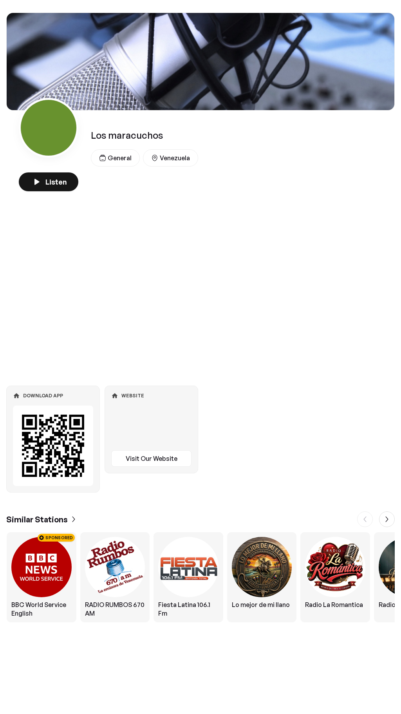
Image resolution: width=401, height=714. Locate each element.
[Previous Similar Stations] (365, 519)
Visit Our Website (151, 458)
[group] (200, 577)
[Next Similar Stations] (387, 519)
